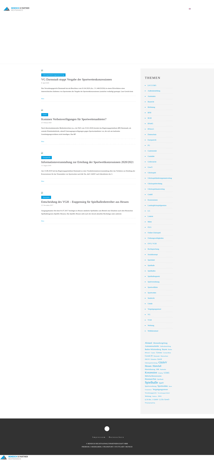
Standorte (168, 9)
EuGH (159, 359)
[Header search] (208, 9)
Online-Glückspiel (154, 233)
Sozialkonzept (153, 254)
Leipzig (160, 373)
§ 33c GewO (164, 399)
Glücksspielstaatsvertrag (156, 189)
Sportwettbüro (153, 287)
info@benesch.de (31, 2)
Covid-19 (148, 356)
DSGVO (147, 359)
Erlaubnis (153, 359)
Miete (150, 222)
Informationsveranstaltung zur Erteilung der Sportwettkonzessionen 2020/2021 (87, 162)
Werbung (151, 325)
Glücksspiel (152, 173)
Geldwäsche (152, 162)
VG (149, 314)
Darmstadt (156, 356)
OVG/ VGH (152, 244)
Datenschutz (152, 134)
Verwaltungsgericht (151, 393)
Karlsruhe (163, 369)
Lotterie (150, 216)
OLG (149, 227)
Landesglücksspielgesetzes (157, 205)
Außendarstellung (154, 91)
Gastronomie (152, 151)
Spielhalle (151, 265)
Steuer (170, 386)
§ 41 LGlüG (152, 85)
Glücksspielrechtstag (155, 184)
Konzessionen (153, 200)
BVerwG (151, 129)
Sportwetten (152, 293)
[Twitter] (208, 2)
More (42, 98)
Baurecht (151, 102)
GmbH (150, 194)
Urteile (150, 304)
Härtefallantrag (150, 369)
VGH (150, 320)
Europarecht (152, 140)
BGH (150, 118)
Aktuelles (155, 9)
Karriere (180, 9)
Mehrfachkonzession (153, 376)
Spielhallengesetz (154, 276)
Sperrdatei (151, 260)
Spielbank (160, 379)
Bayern (164, 349)
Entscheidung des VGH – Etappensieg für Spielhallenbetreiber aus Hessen (85, 201)
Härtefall (157, 366)
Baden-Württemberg (153, 349)
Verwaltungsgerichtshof (164, 393)
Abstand (148, 343)
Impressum (99, 437)
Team (144, 9)
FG (149, 145)
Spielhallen (151, 271)
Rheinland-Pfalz (150, 379)
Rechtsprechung (153, 249)
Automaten (151, 96)
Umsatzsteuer (148, 389)
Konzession (151, 372)
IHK (157, 369)
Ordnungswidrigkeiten (156, 238)
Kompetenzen (131, 9)
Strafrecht (151, 298)
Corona (159, 353)
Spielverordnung (153, 282)
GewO (150, 167)
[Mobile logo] (14, 459)
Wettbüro (154, 396)
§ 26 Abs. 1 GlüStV (151, 399)
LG (149, 211)
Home (108, 9)
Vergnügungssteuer (154, 309)
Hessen (148, 366)
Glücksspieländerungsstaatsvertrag (160, 178)
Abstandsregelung (160, 343)
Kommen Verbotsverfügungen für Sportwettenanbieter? (73, 119)
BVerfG (150, 123)
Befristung (151, 107)
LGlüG (166, 373)
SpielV (161, 383)
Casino (153, 353)
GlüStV (162, 362)
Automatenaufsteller (152, 346)
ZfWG (160, 396)
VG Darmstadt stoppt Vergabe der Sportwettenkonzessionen (76, 79)
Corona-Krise (167, 353)
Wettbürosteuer (153, 331)
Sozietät (118, 9)
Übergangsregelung (150, 402)
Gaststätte (151, 156)
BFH (149, 113)
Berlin (170, 349)
